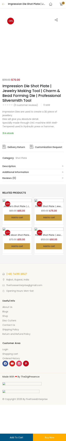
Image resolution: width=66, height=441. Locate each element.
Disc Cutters (9, 320)
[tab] (33, 166)
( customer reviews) (26, 105)
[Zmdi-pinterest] (26, 363)
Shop (5, 316)
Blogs (5, 311)
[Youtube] (12, 363)
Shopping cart (10, 353)
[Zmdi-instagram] (19, 363)
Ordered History (11, 358)
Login (5, 349)
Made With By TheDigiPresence (21, 376)
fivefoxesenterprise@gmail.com (24, 285)
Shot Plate (21, 158)
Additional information (15, 172)
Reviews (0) (9, 178)
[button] (61, 4)
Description (9, 166)
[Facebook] (5, 363)
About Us (7, 307)
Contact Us (8, 325)
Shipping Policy (10, 329)
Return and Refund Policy (16, 334)
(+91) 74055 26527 (16, 274)
